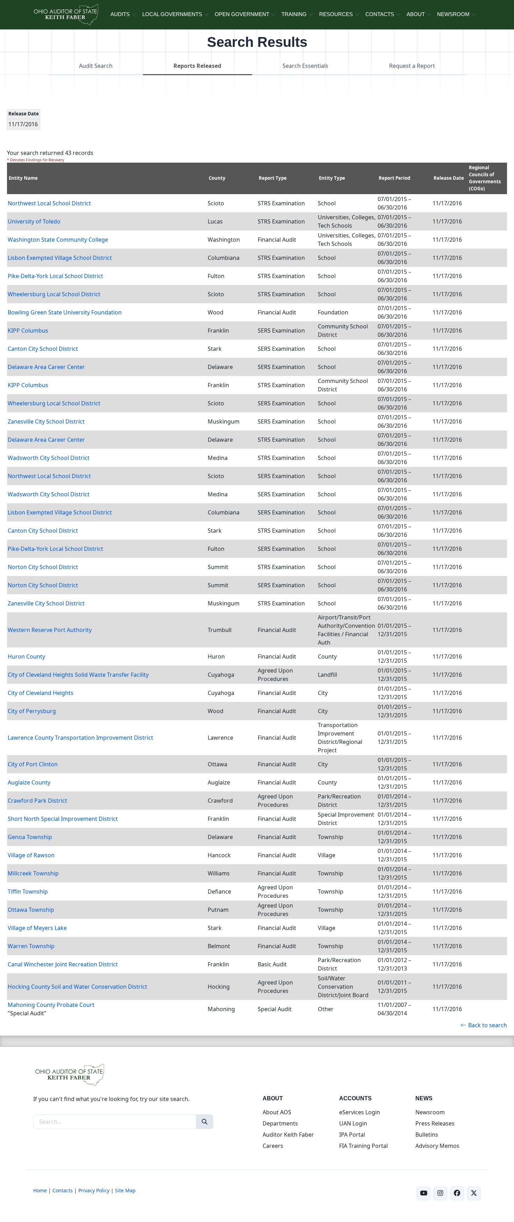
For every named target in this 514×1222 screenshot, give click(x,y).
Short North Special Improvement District (63, 819)
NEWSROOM (453, 14)
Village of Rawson (31, 855)
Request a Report (412, 66)
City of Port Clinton (33, 764)
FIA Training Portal (363, 1146)
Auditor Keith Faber (288, 1134)
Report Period (394, 178)
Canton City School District (43, 349)
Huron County (26, 656)
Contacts (62, 1190)
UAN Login (353, 1123)
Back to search (487, 1025)
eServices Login (359, 1112)
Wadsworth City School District (49, 458)
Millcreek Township (33, 873)
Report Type (273, 178)
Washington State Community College (58, 239)
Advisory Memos (437, 1146)
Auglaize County (29, 782)
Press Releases (435, 1123)
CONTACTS (379, 14)
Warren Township (31, 946)
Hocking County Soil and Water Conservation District (77, 986)
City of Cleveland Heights (40, 693)
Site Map (125, 1190)
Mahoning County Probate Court (51, 1005)
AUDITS (120, 14)
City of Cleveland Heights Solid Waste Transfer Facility (78, 675)
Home (40, 1190)
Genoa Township (30, 837)
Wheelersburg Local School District (54, 294)
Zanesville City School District (46, 421)
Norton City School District (43, 567)
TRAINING (294, 14)
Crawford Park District (37, 800)
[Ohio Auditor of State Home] (65, 15)
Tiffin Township (28, 891)
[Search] (204, 1121)
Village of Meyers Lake (37, 928)
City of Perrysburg (32, 711)
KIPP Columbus (28, 330)
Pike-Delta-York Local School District (55, 276)
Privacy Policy (93, 1190)
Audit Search (96, 66)
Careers (273, 1146)
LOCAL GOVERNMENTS (172, 14)
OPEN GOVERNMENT (242, 14)
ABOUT (416, 14)
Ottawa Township (31, 910)
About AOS (277, 1112)
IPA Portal (352, 1134)
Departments (280, 1123)
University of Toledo (34, 221)
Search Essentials (305, 66)
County (217, 178)
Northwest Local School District (49, 203)
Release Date (449, 178)
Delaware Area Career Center (46, 367)
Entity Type (332, 178)
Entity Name (23, 178)
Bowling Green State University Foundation (65, 312)
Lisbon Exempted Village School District (60, 258)
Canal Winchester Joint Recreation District (63, 964)
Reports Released (197, 66)
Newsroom (430, 1112)
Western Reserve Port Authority (50, 630)
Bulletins (426, 1134)
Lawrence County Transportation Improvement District (80, 737)
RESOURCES (336, 14)
